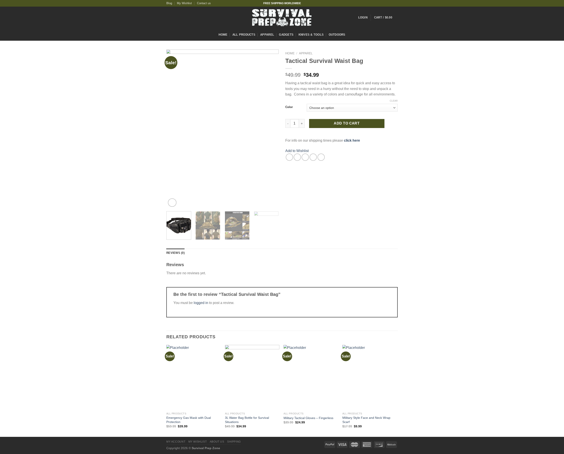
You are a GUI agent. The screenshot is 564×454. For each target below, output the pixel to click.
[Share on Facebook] (289, 157)
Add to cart (347, 123)
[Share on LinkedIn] (321, 157)
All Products (243, 34)
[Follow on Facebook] (383, 3)
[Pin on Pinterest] (313, 157)
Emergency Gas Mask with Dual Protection (188, 420)
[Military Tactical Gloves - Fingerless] (311, 377)
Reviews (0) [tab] (175, 252)
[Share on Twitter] (297, 157)
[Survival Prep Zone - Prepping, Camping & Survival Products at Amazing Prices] (282, 18)
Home (223, 34)
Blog (169, 3)
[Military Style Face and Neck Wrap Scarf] (369, 377)
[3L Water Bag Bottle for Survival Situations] (252, 377)
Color (289, 107)
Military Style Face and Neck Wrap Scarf (366, 420)
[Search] (396, 35)
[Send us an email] (395, 3)
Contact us (204, 3)
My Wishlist (184, 3)
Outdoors (337, 34)
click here (352, 140)
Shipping (234, 441)
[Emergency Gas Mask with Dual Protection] (193, 377)
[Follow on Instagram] (387, 3)
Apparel (267, 34)
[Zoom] (172, 202)
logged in (201, 303)
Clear (394, 100)
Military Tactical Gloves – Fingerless (308, 418)
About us (217, 441)
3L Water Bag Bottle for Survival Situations (247, 420)
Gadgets (286, 34)
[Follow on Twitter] (391, 3)
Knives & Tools (311, 34)
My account (175, 441)
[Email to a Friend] (305, 157)
